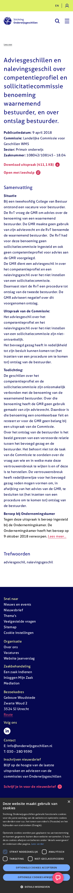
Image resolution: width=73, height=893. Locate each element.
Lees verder (37, 843)
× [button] (68, 801)
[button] (36, 887)
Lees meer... (57, 536)
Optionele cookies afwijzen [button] (36, 877)
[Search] (57, 21)
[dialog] (36, 845)
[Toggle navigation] (67, 21)
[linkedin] (7, 731)
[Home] (20, 21)
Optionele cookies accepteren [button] (36, 867)
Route (8, 714)
